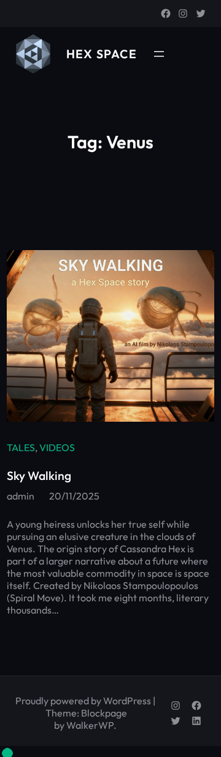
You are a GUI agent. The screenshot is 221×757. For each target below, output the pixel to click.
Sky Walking (39, 475)
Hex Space (101, 54)
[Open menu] (159, 54)
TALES (21, 447)
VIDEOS (57, 447)
